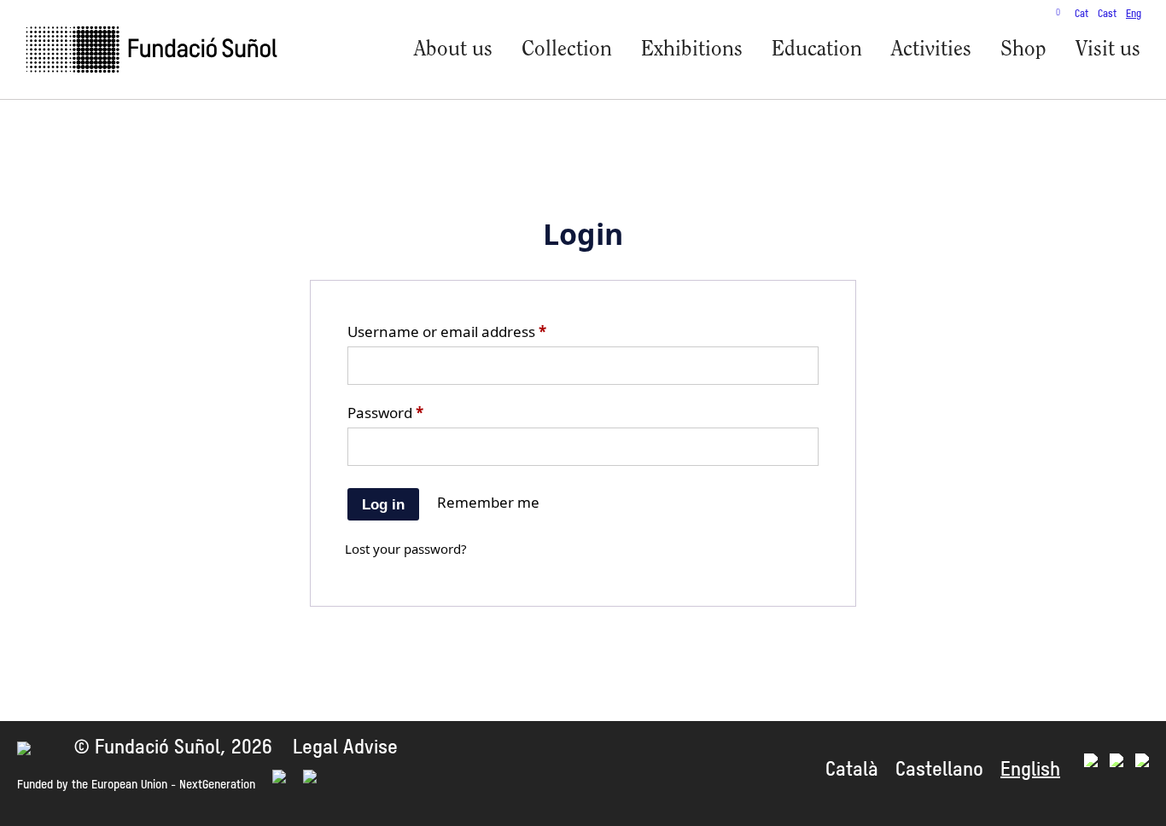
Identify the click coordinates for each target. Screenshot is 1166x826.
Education (817, 50)
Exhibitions (692, 50)
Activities (931, 50)
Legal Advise (345, 748)
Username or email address (446, 331)
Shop (1023, 50)
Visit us (1108, 50)
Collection (567, 50)
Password (385, 412)
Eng (1133, 14)
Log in (383, 505)
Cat (1081, 14)
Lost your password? (406, 548)
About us (453, 50)
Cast (1107, 14)
